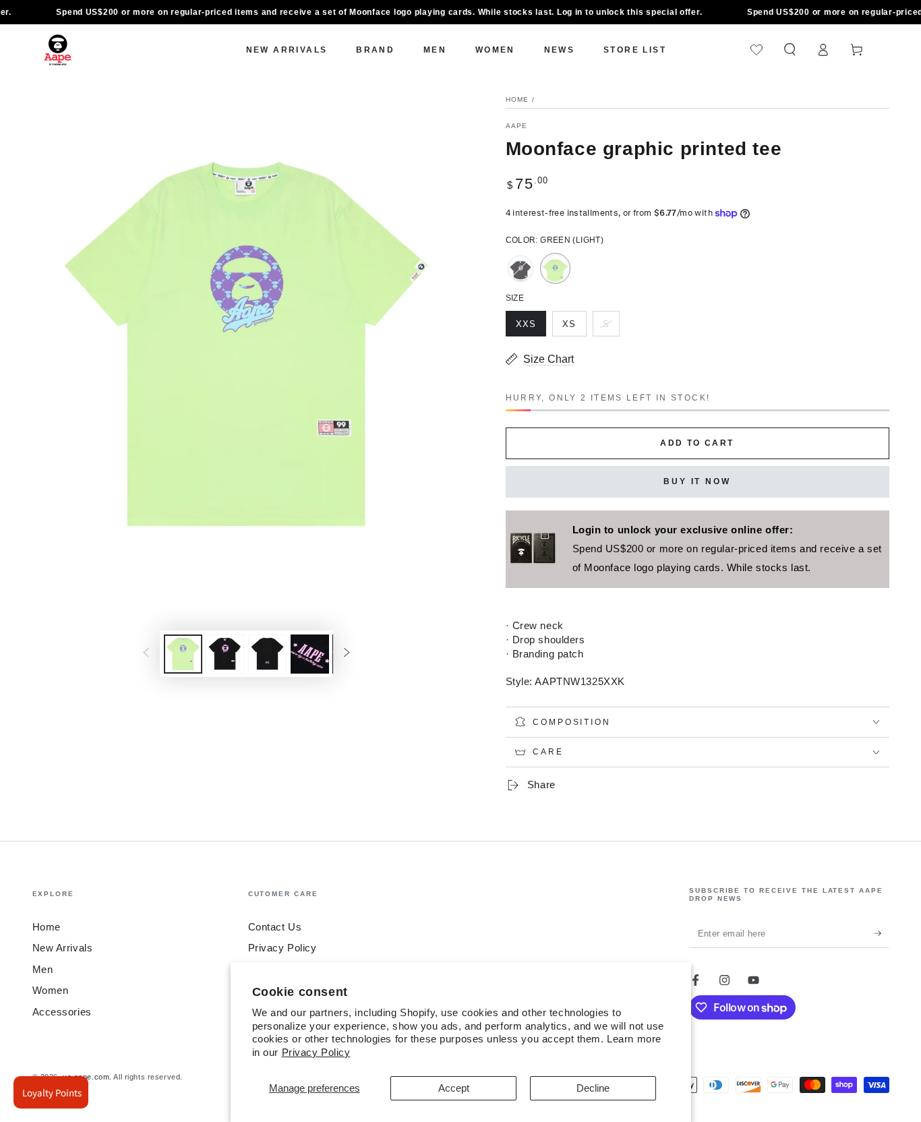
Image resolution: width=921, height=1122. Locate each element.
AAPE (517, 125)
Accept (453, 1088)
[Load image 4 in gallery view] (310, 654)
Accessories (62, 1011)
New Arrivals (62, 947)
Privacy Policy (316, 1052)
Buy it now (697, 481)
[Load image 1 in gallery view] (183, 654)
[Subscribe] (881, 933)
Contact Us (275, 927)
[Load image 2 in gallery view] (225, 654)
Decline (593, 1088)
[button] (789, 50)
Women (50, 990)
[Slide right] (347, 654)
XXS (530, 327)
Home (517, 99)
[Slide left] (145, 654)
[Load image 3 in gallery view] (267, 654)
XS (574, 327)
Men (42, 969)
